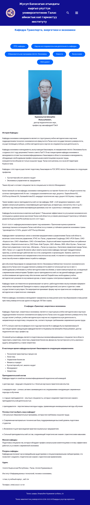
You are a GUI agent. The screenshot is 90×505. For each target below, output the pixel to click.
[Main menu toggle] (76, 13)
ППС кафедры (19, 46)
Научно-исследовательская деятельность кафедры (56, 46)
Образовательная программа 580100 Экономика (27, 54)
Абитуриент (45, 62)
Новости (59, 54)
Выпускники (77, 54)
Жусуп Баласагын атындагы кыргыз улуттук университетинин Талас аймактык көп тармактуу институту (39, 12)
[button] (67, 13)
